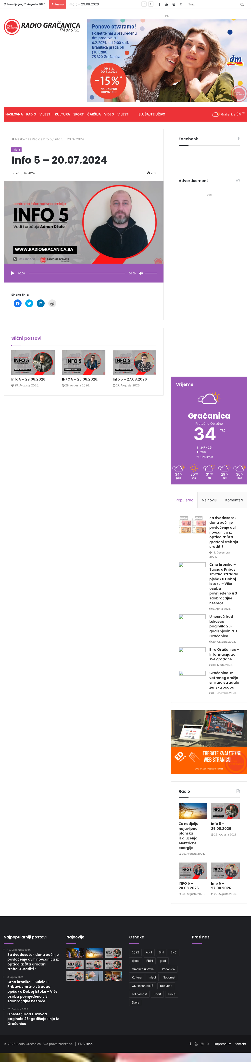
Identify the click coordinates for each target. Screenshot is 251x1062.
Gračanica (168, 969)
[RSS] (181, 4)
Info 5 (47, 139)
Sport (78, 114)
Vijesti (45, 114)
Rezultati (166, 986)
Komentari (234, 500)
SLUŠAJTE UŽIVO (151, 114)
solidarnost (139, 994)
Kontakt (240, 1044)
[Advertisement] (209, 295)
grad (163, 961)
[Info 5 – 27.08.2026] (134, 362)
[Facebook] (159, 4)
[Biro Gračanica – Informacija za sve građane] (192, 656)
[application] (83, 274)
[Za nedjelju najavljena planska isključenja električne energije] (193, 811)
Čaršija (94, 114)
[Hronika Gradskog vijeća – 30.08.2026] (75, 953)
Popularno (184, 500)
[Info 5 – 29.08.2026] (33, 362)
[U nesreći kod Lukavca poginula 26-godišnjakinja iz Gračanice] (192, 623)
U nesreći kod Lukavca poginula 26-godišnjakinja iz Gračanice (223, 626)
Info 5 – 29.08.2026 (84, 4)
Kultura (62, 114)
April (149, 952)
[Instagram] (173, 4)
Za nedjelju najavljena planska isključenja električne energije (188, 835)
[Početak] (12, 273)
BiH (161, 952)
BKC (174, 952)
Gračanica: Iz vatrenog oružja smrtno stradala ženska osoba (224, 680)
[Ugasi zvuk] (140, 273)
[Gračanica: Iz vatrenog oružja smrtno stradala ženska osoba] (192, 680)
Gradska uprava (143, 969)
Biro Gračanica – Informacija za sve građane (224, 654)
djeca (135, 961)
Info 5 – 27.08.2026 (130, 379)
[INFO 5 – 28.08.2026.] (83, 362)
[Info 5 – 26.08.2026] (113, 964)
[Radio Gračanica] (42, 27)
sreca (172, 994)
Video (109, 114)
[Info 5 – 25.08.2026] (75, 976)
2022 (135, 952)
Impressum (222, 1044)
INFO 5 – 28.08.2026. (80, 379)
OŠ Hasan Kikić (142, 986)
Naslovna (14, 114)
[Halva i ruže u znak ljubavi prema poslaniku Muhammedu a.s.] (94, 976)
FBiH (149, 961)
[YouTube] (166, 4)
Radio (31, 114)
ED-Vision (85, 1044)
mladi (152, 977)
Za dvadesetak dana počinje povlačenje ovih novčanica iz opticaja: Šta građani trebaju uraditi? (223, 532)
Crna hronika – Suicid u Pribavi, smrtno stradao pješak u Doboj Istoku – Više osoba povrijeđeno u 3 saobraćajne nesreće (223, 584)
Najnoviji (209, 500)
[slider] (152, 268)
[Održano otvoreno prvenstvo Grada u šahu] (113, 976)
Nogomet (169, 977)
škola (135, 1002)
